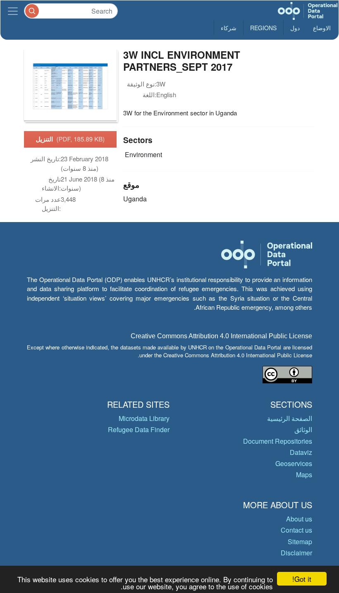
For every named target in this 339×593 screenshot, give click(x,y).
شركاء (228, 28)
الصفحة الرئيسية (289, 418)
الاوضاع (322, 28)
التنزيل (70, 138)
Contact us (296, 530)
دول (295, 28)
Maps (304, 474)
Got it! (301, 579)
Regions (263, 28)
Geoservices (293, 463)
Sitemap (300, 541)
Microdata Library (144, 418)
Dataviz (301, 452)
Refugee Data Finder (139, 429)
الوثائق (303, 429)
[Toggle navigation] (13, 11)
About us (299, 519)
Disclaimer (296, 552)
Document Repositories (277, 441)
